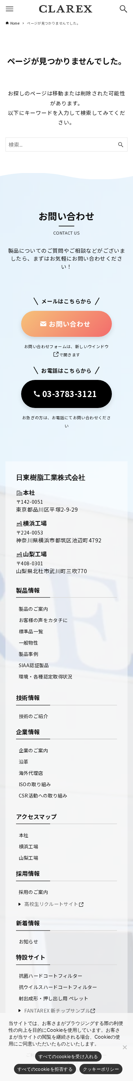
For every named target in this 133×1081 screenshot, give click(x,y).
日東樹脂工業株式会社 (51, 477)
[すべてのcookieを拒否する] (124, 1047)
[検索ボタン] (123, 9)
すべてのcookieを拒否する (45, 1069)
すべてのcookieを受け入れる (68, 1056)
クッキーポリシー (101, 1069)
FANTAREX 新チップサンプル (57, 1010)
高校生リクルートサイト (51, 903)
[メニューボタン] (9, 9)
